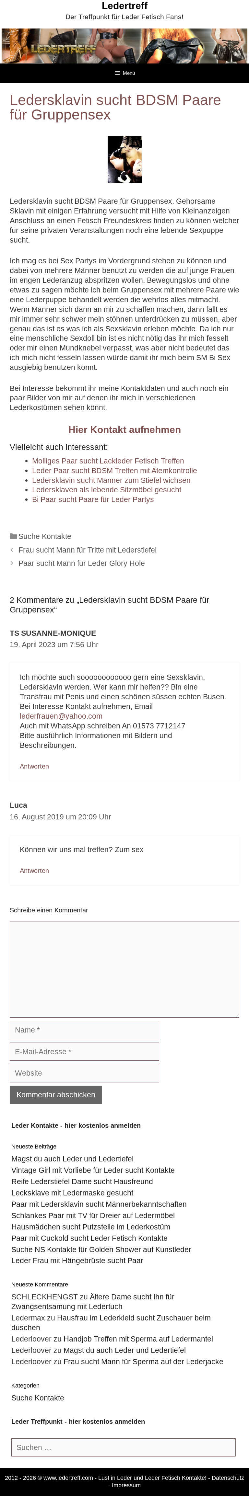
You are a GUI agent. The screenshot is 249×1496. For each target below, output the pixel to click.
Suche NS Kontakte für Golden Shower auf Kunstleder (101, 1249)
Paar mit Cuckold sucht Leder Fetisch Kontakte (89, 1238)
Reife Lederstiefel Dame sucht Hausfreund (82, 1181)
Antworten (34, 766)
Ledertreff (125, 5)
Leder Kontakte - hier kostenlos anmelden (76, 1125)
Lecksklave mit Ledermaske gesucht (72, 1193)
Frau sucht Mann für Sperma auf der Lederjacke (143, 1361)
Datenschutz (228, 1478)
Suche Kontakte (44, 536)
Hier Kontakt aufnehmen (124, 429)
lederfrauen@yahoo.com (61, 716)
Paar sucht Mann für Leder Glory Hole (81, 563)
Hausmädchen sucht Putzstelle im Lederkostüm (90, 1227)
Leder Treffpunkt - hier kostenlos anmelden (78, 1421)
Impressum (126, 1485)
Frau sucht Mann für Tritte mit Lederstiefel (87, 550)
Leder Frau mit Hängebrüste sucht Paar (77, 1260)
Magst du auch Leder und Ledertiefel (72, 1159)
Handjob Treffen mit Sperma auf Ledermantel (138, 1339)
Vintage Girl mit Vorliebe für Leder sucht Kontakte (93, 1170)
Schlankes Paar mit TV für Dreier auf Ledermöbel (93, 1215)
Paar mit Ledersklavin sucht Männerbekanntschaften (99, 1204)
